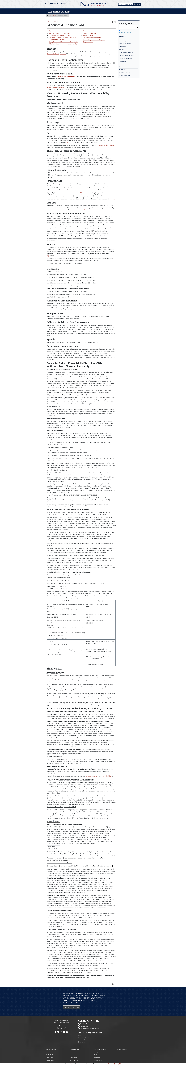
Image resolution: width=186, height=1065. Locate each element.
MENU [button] (138, 4)
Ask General (84, 1026)
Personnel (122, 67)
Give (130, 4)
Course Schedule (122, 1049)
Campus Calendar (51, 1049)
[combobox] (101, 19)
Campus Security (74, 1049)
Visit (126, 4)
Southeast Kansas (84, 1038)
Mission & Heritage (71, 1007)
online (113, 199)
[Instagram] (61, 1032)
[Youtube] (63, 1032)
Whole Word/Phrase (125, 30)
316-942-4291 (61, 1028)
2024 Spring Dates (124, 72)
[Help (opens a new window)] (115, 22)
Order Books (49, 1057)
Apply (122, 4)
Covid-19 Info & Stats (51, 1055)
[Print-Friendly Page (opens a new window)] (113, 22)
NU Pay (68, 142)
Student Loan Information (126, 55)
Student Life (122, 49)
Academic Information (125, 58)
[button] (46, 4)
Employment (73, 1057)
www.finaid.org (107, 776)
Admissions (122, 46)
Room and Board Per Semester (59, 33)
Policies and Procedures (92, 210)
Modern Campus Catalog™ (111, 1064)
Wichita (80, 1036)
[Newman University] (93, 4)
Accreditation (123, 39)
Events (63, 4)
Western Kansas (83, 1040)
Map (62, 1026)
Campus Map (50, 1052)
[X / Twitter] (58, 1032)
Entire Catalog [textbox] (123, 26)
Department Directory (76, 1052)
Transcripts (97, 1057)
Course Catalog (98, 1060)
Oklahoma (81, 1042)
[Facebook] (55, 1032)
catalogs (70, 1064)
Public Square (74, 1060)
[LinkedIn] (67, 1032)
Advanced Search (125, 32)
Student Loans (88, 35)
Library (72, 1055)
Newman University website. (104, 145)
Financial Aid (87, 31)
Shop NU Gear (50, 1060)
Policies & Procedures (100, 1049)
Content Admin (121, 1052)
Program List (122, 61)
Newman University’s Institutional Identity (125, 42)
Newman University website (56, 54)
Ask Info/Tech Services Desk (90, 1028)
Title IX (95, 1055)
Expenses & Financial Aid (126, 52)
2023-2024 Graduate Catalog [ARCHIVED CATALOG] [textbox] (99, 18)
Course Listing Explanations (127, 64)
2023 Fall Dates (123, 70)
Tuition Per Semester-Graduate (59, 35)
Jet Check (52, 4)
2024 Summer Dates (125, 75)
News (59, 4)
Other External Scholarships (92, 38)
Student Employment (90, 33)
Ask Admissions (85, 1024)
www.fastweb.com (92, 776)
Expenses (52, 31)
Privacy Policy (97, 1052)
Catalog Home (123, 36)
